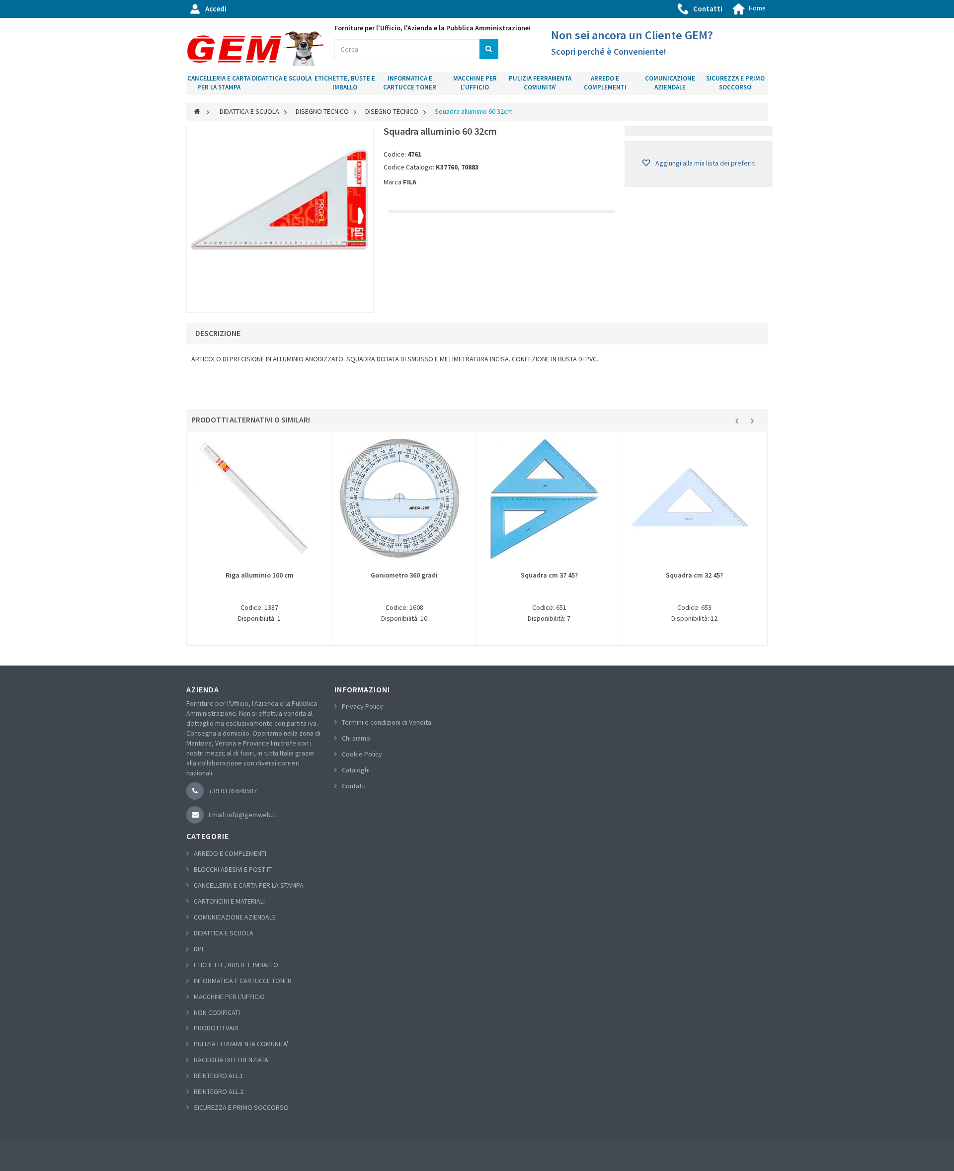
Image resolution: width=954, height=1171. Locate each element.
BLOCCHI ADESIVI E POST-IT (233, 869)
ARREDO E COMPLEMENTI (605, 83)
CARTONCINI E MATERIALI (229, 901)
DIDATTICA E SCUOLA (282, 78)
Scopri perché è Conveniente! (608, 51)
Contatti (707, 8)
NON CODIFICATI (217, 1012)
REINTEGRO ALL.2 (218, 1091)
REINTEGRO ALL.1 (218, 1075)
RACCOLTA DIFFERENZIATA (231, 1059)
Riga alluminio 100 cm (260, 575)
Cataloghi (356, 769)
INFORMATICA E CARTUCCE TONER (409, 83)
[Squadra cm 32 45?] (694, 498)
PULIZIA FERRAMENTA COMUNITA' (540, 83)
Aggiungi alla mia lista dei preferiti (705, 163)
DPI (198, 948)
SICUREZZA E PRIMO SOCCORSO (735, 83)
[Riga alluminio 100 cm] (259, 498)
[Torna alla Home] (197, 111)
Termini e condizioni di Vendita (386, 722)
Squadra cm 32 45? (694, 575)
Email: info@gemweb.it (242, 814)
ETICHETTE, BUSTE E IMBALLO (345, 83)
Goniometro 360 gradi (404, 575)
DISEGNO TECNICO (322, 111)
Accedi (216, 8)
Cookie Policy (362, 754)
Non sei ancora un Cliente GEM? (632, 35)
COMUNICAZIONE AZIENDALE (670, 83)
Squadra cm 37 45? (549, 575)
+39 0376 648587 (233, 790)
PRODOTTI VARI (216, 1027)
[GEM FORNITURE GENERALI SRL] (255, 49)
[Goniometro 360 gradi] (404, 498)
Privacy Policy (362, 706)
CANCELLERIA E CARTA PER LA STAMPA (218, 83)
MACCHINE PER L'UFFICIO (475, 83)
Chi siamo (356, 738)
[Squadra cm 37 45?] (549, 498)
